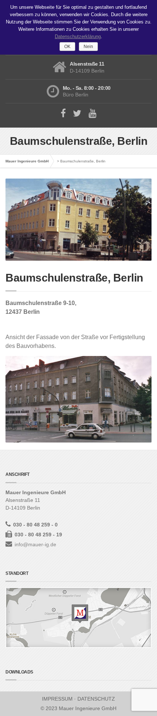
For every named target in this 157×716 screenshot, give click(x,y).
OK (67, 46)
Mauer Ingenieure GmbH (27, 161)
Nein (88, 46)
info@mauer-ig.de (35, 544)
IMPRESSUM (57, 699)
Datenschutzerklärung (78, 36)
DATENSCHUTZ (96, 699)
